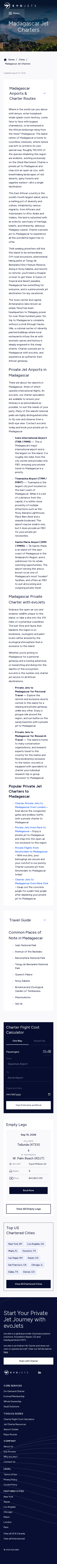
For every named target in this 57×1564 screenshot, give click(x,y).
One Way (17, 1040)
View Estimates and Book (28, 1105)
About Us (8, 1446)
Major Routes (10, 1434)
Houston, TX (29, 1251)
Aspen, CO (33, 1258)
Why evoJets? (11, 1456)
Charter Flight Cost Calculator (19, 1419)
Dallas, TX (13, 1272)
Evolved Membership (14, 1396)
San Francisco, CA (17, 1265)
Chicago (8, 1512)
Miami (7, 1517)
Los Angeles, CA (35, 1244)
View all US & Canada (14, 1533)
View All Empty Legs (28, 1208)
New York (8, 1496)
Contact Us (9, 1461)
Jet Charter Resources (15, 1424)
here (6, 1352)
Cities (22, 59)
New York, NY (15, 1244)
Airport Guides (11, 1429)
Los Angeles (10, 1507)
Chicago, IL (37, 1265)
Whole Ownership (12, 1401)
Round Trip (39, 1040)
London (8, 1522)
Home (11, 59)
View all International (14, 1538)
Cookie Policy (10, 1484)
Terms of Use (10, 1474)
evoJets (15, 1549)
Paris (6, 1527)
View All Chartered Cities (28, 1284)
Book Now (28, 1190)
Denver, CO (29, 1272)
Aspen (7, 1501)
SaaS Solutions (11, 1406)
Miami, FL (12, 1251)
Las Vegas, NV (15, 1258)
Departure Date (14, 1088)
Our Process (10, 1451)
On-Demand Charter (14, 1391)
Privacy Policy (10, 1479)
